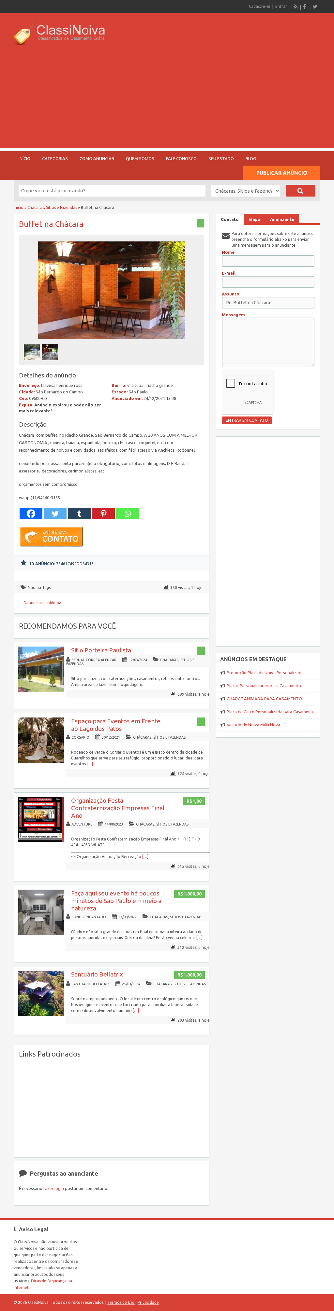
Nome (228, 252)
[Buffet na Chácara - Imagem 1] (33, 362)
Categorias (55, 158)
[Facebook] (305, 6)
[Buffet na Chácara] (111, 341)
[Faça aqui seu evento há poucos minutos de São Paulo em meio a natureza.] (41, 934)
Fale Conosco (181, 158)
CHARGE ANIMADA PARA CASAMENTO (264, 698)
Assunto (230, 294)
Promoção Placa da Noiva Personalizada (265, 672)
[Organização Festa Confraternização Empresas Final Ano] (41, 841)
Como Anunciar (97, 158)
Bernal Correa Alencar (93, 660)
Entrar (281, 6)
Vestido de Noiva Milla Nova (253, 724)
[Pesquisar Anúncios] (300, 191)
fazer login (53, 1188)
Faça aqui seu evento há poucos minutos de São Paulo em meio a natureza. (116, 901)
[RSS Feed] (296, 6)
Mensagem (233, 314)
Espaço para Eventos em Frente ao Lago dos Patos (115, 724)
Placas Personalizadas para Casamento (264, 685)
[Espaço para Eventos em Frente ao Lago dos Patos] (41, 761)
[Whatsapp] (127, 513)
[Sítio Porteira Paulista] (41, 691)
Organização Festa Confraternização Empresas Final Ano (117, 808)
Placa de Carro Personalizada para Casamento (271, 711)
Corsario (80, 737)
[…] (90, 764)
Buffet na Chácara (51, 224)
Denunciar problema (42, 603)
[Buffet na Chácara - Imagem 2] (51, 362)
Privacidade (148, 1302)
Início (24, 158)
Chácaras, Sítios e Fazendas (52, 207)
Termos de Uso (121, 1302)
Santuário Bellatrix (97, 974)
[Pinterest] (103, 513)
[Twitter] (314, 6)
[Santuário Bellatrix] (41, 1015)
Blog (251, 158)
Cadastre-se (259, 6)
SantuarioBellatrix (90, 984)
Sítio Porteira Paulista (101, 650)
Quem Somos (140, 158)
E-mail (228, 273)
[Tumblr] (79, 513)
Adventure (81, 824)
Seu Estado (221, 158)
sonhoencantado (88, 917)
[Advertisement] (167, 102)
